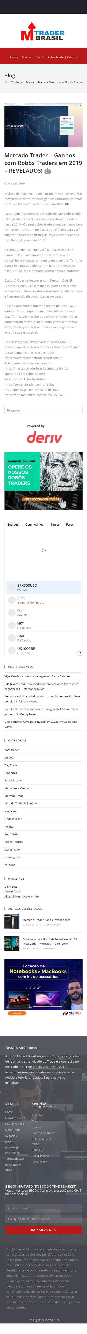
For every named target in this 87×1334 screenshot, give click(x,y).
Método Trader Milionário (20, 803)
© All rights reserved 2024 (43, 1320)
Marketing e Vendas (16, 788)
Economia (10, 773)
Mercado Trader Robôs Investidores (46, 920)
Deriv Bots (10, 886)
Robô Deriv (11, 834)
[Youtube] (56, 7)
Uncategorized (13, 857)
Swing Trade (12, 849)
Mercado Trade (32, 57)
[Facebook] (31, 7)
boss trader (11, 750)
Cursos (8, 757)
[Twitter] (39, 7)
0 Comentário (52, 924)
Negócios (10, 811)
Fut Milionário (13, 780)
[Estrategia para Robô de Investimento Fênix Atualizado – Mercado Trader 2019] (11, 943)
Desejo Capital (13, 891)
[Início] (5, 82)
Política (9, 826)
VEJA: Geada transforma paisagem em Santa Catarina (37, 676)
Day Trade (10, 765)
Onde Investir (13, 819)
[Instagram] (48, 7)
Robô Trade (55, 57)
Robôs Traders (13, 842)
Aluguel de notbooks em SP (21, 896)
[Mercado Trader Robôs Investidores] (11, 921)
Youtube (9, 865)
